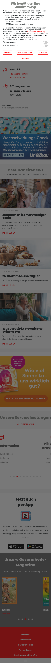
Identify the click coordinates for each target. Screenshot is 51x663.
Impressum (25, 59)
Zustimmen (43, 52)
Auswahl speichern (24, 52)
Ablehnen (7, 52)
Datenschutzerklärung (36, 31)
